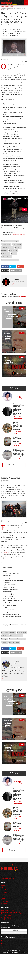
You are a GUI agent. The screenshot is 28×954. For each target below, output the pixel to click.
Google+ (21, 267)
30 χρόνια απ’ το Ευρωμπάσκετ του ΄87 (11, 914)
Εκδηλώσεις (4, 901)
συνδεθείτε (22, 296)
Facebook (5, 267)
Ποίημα (18, 247)
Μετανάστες (6, 244)
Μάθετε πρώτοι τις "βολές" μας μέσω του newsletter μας (13, 926)
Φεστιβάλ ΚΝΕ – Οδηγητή (8, 919)
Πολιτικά (3, 887)
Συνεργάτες (4, 903)
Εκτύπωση (6, 270)
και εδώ (6, 552)
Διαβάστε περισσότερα (16, 284)
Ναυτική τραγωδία (16, 635)
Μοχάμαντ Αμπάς (8, 247)
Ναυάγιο (5, 635)
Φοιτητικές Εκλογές (6, 915)
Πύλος (4, 642)
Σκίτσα (3, 900)
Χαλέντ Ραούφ (7, 257)
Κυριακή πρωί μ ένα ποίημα (10, 241)
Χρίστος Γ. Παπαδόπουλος (10, 260)
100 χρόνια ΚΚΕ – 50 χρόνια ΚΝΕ (9, 910)
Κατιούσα (5, 59)
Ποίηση (5, 250)
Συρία (14, 253)
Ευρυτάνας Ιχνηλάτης (8, 521)
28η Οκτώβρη (5, 917)
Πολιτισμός (4, 889)
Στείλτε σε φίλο (16, 270)
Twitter (13, 267)
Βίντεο (3, 898)
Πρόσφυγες (6, 253)
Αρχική (3, 885)
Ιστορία (3, 896)
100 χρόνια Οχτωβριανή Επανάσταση (11, 912)
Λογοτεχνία (4, 892)
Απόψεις (3, 894)
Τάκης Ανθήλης (14, 642)
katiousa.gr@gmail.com (7, 878)
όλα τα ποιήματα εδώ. (19, 234)
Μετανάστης (17, 244)
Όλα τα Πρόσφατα (14, 465)
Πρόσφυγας (13, 250)
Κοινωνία (3, 891)
